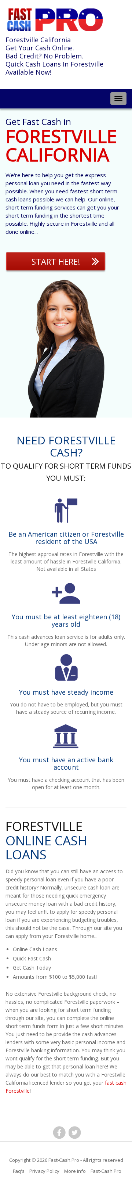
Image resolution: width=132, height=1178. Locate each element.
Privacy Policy (44, 1171)
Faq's (19, 1171)
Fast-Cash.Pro (63, 1160)
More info (75, 1171)
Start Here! (56, 261)
